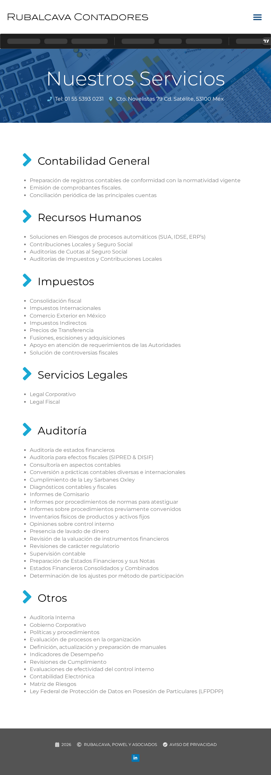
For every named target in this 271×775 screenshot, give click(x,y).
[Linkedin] (135, 758)
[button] (257, 17)
